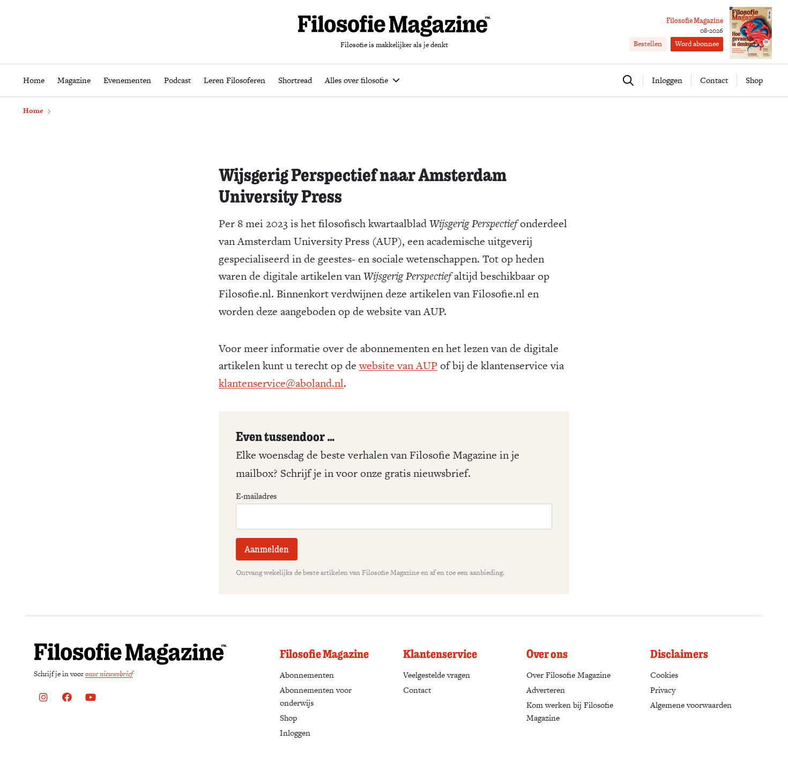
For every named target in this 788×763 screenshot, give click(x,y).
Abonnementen (307, 674)
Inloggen (295, 732)
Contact (714, 80)
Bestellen (648, 44)
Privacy (662, 689)
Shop (754, 80)
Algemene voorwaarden (691, 704)
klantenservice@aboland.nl (281, 383)
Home (33, 111)
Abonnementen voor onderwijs (316, 696)
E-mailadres (256, 496)
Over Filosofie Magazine (568, 674)
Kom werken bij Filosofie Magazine (569, 711)
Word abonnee (697, 44)
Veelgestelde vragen (436, 674)
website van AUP (398, 365)
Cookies (664, 674)
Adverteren (545, 689)
